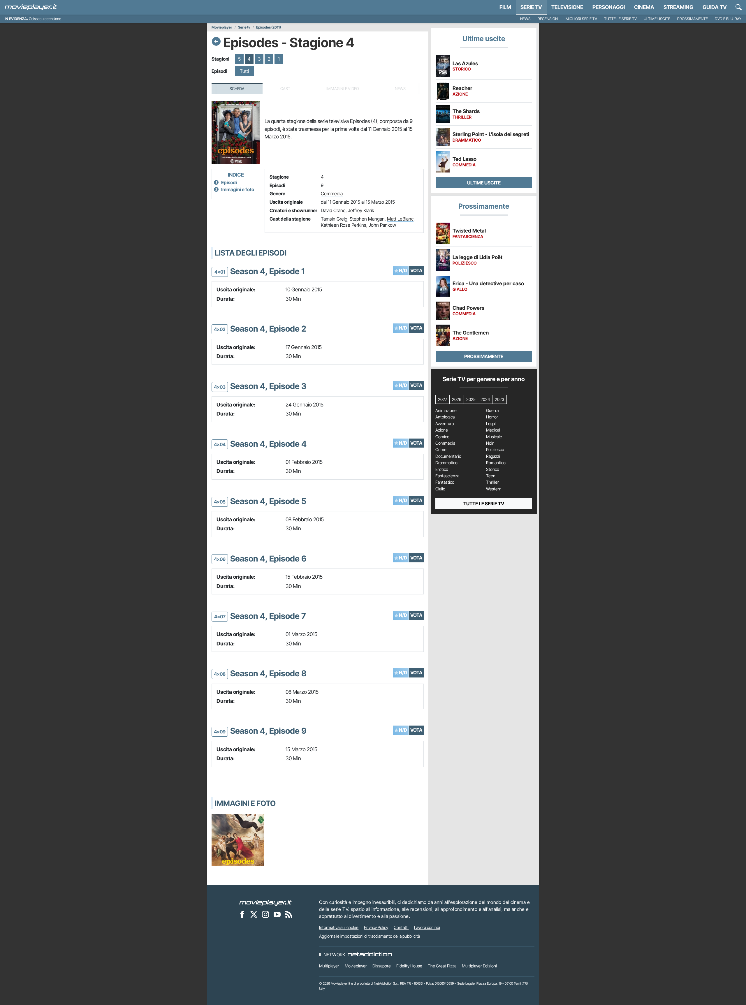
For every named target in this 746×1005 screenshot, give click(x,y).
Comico (442, 437)
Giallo (440, 489)
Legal (491, 424)
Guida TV (715, 7)
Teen (490, 476)
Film (505, 7)
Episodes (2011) (268, 27)
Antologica (445, 417)
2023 (499, 399)
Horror (492, 417)
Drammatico (446, 463)
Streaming (678, 7)
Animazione (446, 411)
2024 (485, 399)
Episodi (229, 182)
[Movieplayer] (265, 902)
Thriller (492, 482)
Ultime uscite (657, 19)
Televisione (567, 7)
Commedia (332, 193)
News (525, 19)
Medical (493, 430)
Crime (440, 450)
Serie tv (244, 27)
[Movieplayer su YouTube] (277, 914)
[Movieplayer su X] (254, 914)
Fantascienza (447, 476)
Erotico (441, 469)
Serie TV (531, 7)
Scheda (237, 88)
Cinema (644, 7)
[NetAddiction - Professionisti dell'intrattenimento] (370, 954)
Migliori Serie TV (581, 19)
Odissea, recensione (45, 19)
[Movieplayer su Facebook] (242, 914)
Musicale (494, 437)
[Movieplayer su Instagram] (265, 914)
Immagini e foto (237, 189)
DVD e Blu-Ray (728, 19)
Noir (490, 443)
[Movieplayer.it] (31, 7)
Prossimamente (692, 19)
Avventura (444, 424)
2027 (442, 399)
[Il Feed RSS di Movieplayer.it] (289, 914)
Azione (441, 430)
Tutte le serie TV (620, 19)
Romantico (496, 463)
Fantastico (444, 482)
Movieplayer (222, 27)
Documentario (448, 456)
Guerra (492, 411)
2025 (471, 399)
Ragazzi (493, 456)
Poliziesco (495, 450)
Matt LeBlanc (400, 219)
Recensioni (548, 19)
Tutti (244, 71)
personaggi (608, 7)
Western (494, 489)
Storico (492, 469)
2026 (456, 399)
